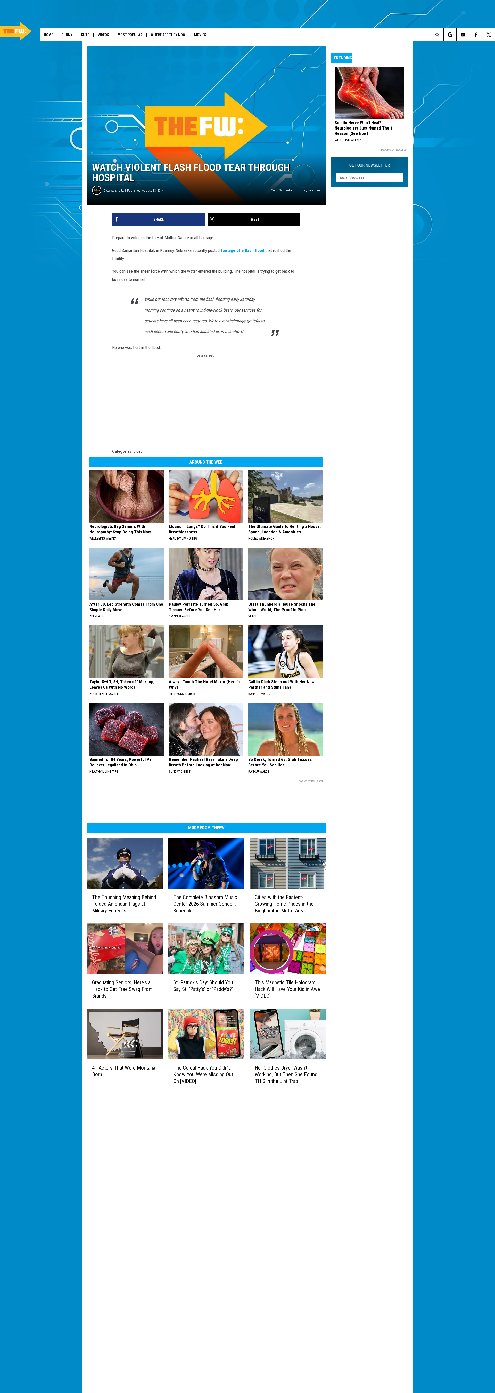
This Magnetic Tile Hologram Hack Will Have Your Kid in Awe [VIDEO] (287, 989)
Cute (85, 35)
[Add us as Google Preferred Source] (450, 34)
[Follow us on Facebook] (475, 34)
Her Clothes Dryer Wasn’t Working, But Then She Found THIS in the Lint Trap (286, 1074)
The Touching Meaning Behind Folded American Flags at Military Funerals (124, 904)
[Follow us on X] (488, 34)
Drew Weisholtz (113, 190)
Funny (67, 35)
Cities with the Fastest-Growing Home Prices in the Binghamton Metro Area (284, 904)
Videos (103, 35)
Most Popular (130, 35)
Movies (200, 35)
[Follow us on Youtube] (463, 34)
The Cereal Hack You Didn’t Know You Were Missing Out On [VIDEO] (203, 1074)
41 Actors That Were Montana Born (123, 1071)
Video (138, 451)
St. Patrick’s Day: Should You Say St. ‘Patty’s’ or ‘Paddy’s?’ (203, 985)
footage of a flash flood (242, 250)
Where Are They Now (168, 35)
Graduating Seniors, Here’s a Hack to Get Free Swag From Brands (122, 989)
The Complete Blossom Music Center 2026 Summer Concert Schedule (205, 904)
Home (48, 35)
